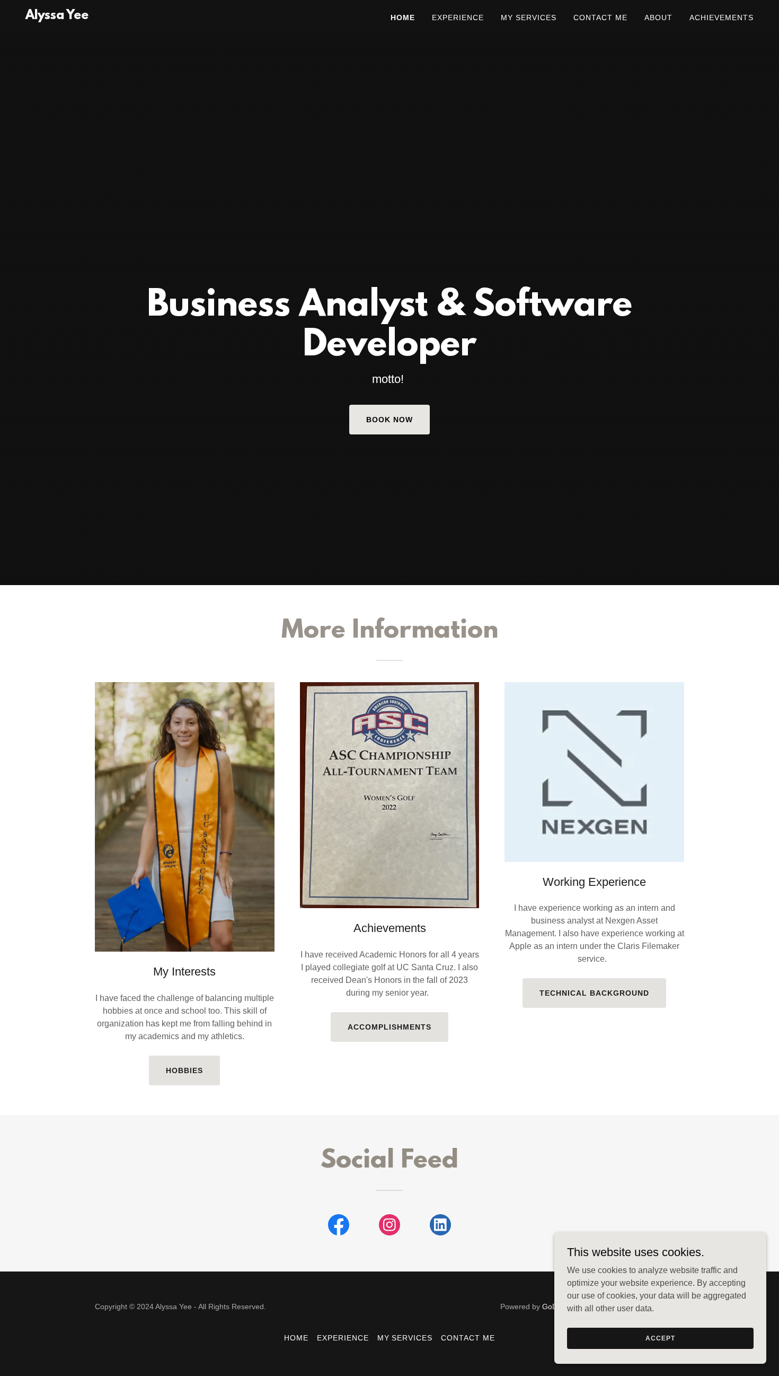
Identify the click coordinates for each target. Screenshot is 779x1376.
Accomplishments (389, 1027)
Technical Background (594, 993)
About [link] (658, 17)
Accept (660, 1338)
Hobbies (184, 1070)
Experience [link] (458, 17)
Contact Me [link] (600, 17)
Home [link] (403, 17)
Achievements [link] (721, 17)
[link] (56, 16)
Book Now (389, 419)
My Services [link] (528, 17)
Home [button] (296, 1338)
